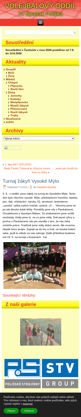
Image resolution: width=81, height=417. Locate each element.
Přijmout (11, 410)
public (10, 121)
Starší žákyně (19, 112)
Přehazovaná (18, 108)
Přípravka (16, 85)
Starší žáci (17, 89)
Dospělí (11, 69)
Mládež (10, 79)
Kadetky (15, 98)
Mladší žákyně (19, 105)
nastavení (28, 403)
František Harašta (46, 187)
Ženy (11, 75)
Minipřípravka (19, 102)
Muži (11, 72)
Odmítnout (29, 410)
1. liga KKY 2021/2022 (18, 164)
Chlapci (13, 82)
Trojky (14, 115)
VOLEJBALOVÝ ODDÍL (40, 6)
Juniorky (16, 95)
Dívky (11, 92)
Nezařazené (13, 118)
